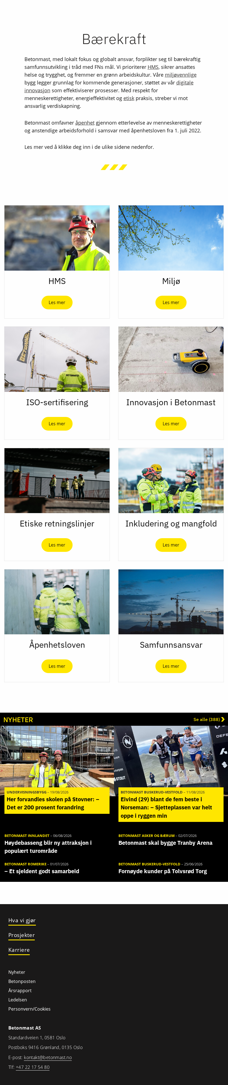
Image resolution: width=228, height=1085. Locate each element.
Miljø (171, 280)
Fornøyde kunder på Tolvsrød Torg (162, 871)
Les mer (57, 302)
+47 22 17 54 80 (32, 1067)
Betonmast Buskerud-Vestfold (152, 792)
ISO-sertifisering (57, 402)
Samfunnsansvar (171, 644)
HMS (153, 67)
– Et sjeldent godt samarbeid (41, 871)
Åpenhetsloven (57, 644)
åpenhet (85, 122)
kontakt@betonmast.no (48, 1057)
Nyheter (16, 972)
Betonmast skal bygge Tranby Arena (165, 842)
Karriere (19, 949)
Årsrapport (20, 990)
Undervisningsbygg (26, 792)
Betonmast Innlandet (26, 835)
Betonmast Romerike (25, 863)
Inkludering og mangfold (171, 523)
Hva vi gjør (22, 920)
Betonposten (22, 981)
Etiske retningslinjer (57, 523)
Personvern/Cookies (29, 1009)
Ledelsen (17, 1000)
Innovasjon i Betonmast (171, 402)
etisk (128, 98)
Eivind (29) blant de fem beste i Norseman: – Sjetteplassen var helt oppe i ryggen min (166, 807)
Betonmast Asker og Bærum (146, 835)
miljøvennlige (181, 74)
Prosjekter (21, 935)
